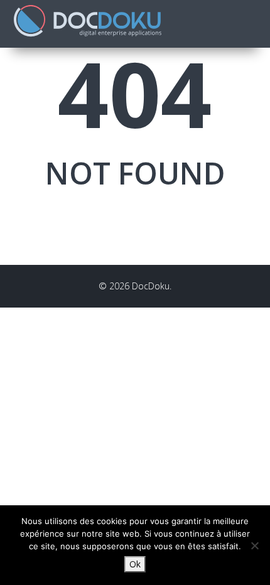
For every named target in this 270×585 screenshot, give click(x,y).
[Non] (254, 545)
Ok (135, 564)
